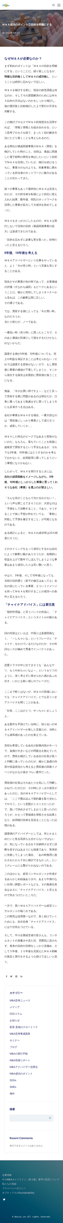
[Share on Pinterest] (16, 976)
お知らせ (15, 1020)
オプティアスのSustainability (18, 1192)
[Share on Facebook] (6, 976)
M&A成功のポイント (21, 1073)
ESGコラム (16, 1013)
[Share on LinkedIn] (21, 976)
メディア (15, 1007)
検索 (12, 1109)
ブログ (13, 1047)
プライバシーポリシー (14, 1188)
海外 (12, 1093)
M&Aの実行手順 (19, 1053)
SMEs (13, 1086)
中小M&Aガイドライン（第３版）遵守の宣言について (30, 1179)
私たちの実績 (9, 1183)
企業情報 (7, 1174)
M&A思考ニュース (20, 1000)
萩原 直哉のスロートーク (24, 1027)
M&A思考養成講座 (20, 1033)
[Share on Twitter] (11, 976)
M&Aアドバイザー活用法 (24, 1066)
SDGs (13, 1080)
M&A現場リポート (20, 1060)
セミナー (15, 1040)
